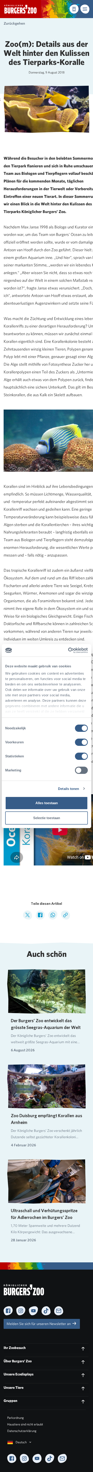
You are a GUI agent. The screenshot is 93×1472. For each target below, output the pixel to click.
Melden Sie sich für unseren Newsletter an (39, 1323)
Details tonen (68, 789)
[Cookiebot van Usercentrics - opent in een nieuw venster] (68, 650)
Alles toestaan (46, 803)
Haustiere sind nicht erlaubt (25, 1424)
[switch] (81, 742)
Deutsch (21, 1442)
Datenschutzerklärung (21, 1431)
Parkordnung (15, 1418)
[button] (84, 9)
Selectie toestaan (46, 818)
